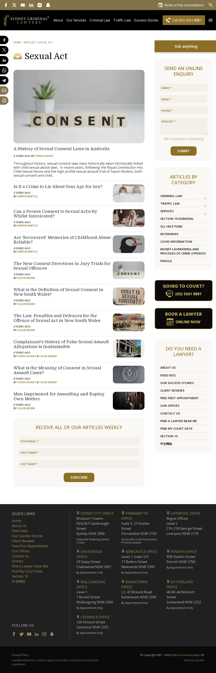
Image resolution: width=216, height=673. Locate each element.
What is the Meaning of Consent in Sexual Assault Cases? (57, 370)
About (58, 20)
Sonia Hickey (44, 156)
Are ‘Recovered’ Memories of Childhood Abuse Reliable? (62, 240)
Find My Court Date (176, 429)
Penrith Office (183, 551)
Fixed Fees (168, 375)
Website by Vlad (194, 660)
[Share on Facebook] (4, 40)
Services (167, 211)
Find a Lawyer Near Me (178, 421)
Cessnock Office (95, 617)
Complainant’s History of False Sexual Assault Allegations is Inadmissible (61, 344)
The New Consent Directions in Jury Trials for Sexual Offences (62, 266)
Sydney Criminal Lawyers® (187, 655)
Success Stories (146, 20)
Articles (29, 42)
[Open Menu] (210, 20)
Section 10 (169, 436)
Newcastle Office (141, 551)
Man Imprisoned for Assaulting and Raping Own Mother (59, 396)
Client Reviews (172, 390)
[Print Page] (4, 100)
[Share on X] (4, 50)
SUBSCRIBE (79, 477)
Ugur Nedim (26, 278)
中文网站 (166, 444)
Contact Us (170, 413)
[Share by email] (4, 90)
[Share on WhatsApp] (4, 70)
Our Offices (169, 406)
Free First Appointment (179, 398)
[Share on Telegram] (4, 80)
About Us (168, 368)
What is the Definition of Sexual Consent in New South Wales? (58, 292)
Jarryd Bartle (28, 196)
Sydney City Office (96, 513)
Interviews (169, 234)
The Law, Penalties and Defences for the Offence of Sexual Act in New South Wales (57, 318)
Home (17, 42)
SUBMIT (183, 151)
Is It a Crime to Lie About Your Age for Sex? (58, 186)
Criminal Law (100, 20)
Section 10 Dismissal (177, 219)
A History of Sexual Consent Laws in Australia (61, 148)
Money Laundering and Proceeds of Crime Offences (183, 251)
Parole (166, 261)
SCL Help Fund (171, 226)
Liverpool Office (185, 513)
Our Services (76, 20)
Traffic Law (122, 20)
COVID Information (176, 242)
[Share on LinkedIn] (4, 60)
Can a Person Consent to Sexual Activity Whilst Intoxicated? (55, 214)
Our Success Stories (177, 383)
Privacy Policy (20, 655)
